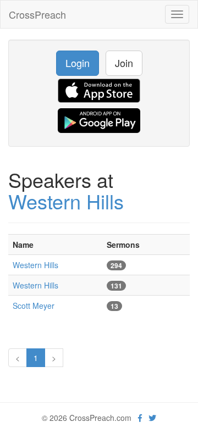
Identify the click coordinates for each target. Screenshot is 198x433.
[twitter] (152, 417)
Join (124, 62)
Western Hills (66, 201)
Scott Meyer (33, 305)
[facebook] (140, 417)
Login (77, 62)
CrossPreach (37, 14)
